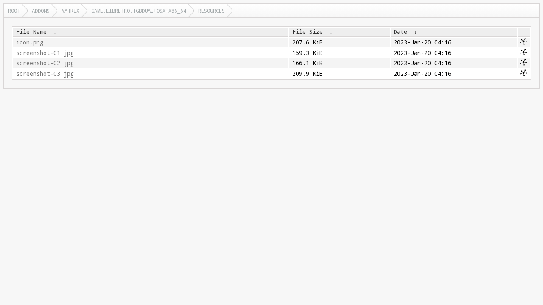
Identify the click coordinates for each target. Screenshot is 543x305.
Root (14, 10)
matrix (70, 10)
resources (211, 10)
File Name (31, 32)
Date (400, 32)
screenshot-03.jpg (45, 74)
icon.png (29, 42)
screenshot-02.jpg (45, 63)
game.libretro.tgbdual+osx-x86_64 (138, 10)
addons (41, 10)
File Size (307, 32)
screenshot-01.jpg (45, 53)
